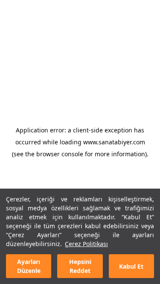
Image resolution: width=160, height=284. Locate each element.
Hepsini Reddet (80, 266)
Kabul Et (131, 266)
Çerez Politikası (86, 244)
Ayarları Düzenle (29, 266)
